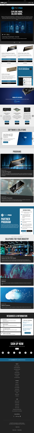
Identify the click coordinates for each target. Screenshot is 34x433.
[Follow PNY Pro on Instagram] (25, 352)
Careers (17, 392)
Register (25, 0)
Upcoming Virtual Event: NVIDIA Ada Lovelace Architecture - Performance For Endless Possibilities (27, 329)
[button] (14, 42)
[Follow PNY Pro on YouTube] (3, 352)
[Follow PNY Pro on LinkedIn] (8, 352)
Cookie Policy (17, 404)
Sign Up (17, 348)
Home (1, 4)
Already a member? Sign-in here (26, 232)
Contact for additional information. (17, 359)
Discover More (17, 101)
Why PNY (17, 382)
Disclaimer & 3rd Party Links (17, 409)
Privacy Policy (17, 402)
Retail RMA (17, 375)
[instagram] (20, 416)
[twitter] (15, 416)
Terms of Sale (17, 407)
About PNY (17, 384)
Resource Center (17, 390)
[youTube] (17, 416)
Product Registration (17, 367)
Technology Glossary (17, 369)
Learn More (9, 59)
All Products (9, 63)
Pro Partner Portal (17, 377)
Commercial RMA (17, 374)
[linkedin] (18, 416)
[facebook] (13, 416)
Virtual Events (17, 389)
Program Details (29, 230)
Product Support (17, 365)
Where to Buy (17, 394)
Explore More (6, 142)
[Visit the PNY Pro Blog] (31, 352)
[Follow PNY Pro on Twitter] (14, 352)
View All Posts (27, 332)
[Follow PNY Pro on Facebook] (20, 352)
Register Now (23, 230)
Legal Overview (17, 401)
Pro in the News (17, 387)
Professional (5, 4)
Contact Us (8, 61)
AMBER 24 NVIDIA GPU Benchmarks (26, 322)
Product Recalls (17, 372)
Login (8, 0)
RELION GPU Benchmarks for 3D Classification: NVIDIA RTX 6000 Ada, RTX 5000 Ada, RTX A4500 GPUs (27, 325)
